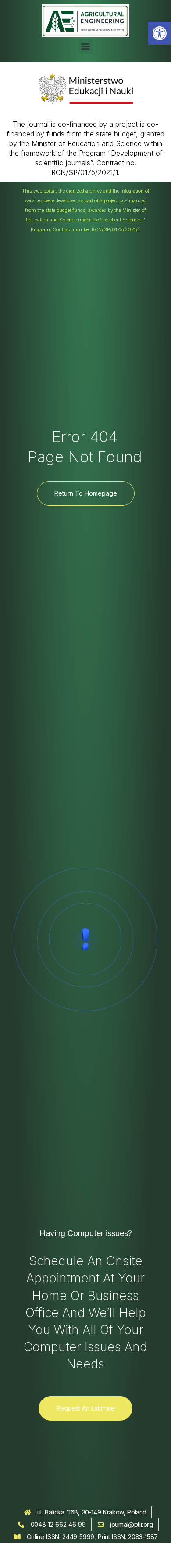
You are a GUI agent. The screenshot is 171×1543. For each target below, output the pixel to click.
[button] (159, 33)
